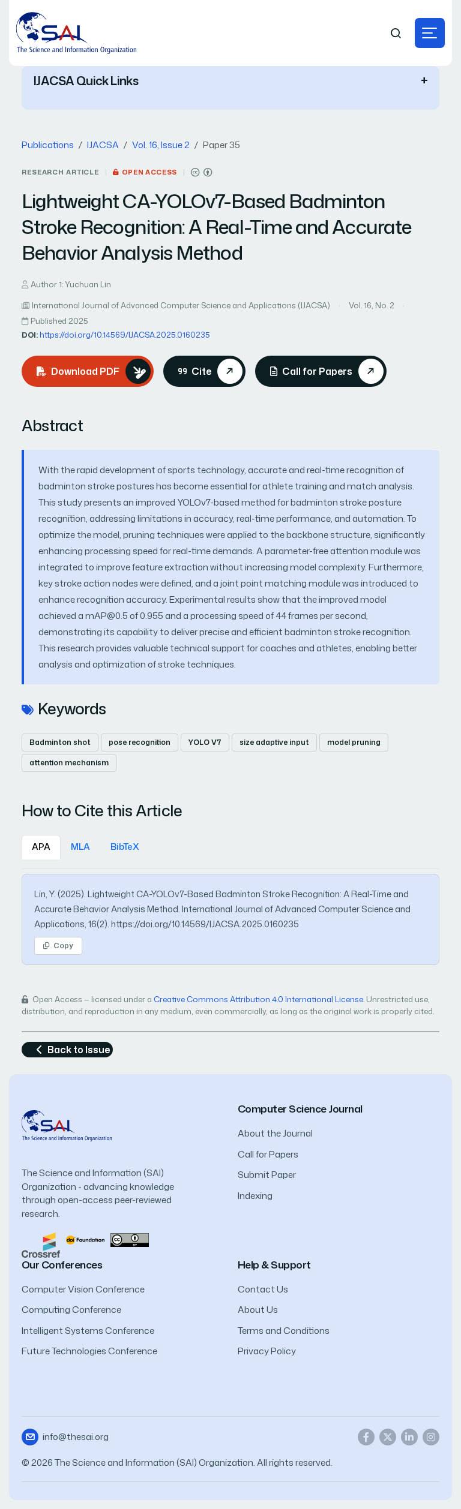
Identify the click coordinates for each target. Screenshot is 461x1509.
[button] (430, 33)
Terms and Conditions (284, 1330)
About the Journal (275, 1133)
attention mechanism (69, 762)
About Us (258, 1309)
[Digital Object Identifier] (85, 1239)
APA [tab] (41, 846)
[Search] (396, 33)
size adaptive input (274, 742)
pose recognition (139, 742)
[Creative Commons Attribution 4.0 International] (201, 172)
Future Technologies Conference (89, 1351)
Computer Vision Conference (83, 1289)
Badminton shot (60, 742)
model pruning (354, 742)
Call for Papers (268, 1154)
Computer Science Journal (300, 1109)
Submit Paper (267, 1174)
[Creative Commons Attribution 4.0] (129, 1239)
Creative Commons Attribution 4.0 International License (258, 999)
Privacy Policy (267, 1351)
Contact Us (263, 1289)
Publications (48, 145)
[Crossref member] (41, 1244)
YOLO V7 (204, 742)
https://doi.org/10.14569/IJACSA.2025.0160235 (125, 334)
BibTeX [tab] (124, 846)
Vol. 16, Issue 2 (161, 145)
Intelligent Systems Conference (88, 1330)
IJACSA (103, 145)
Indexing (255, 1195)
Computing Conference (71, 1309)
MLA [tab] (80, 846)
